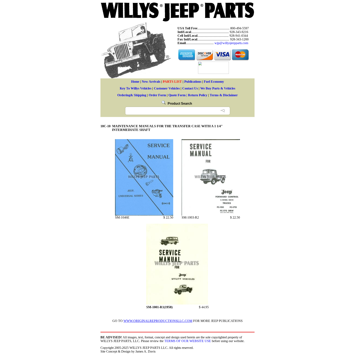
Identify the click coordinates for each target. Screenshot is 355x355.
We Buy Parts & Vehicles (217, 88)
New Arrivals (151, 81)
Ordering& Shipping (131, 95)
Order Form (157, 95)
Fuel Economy (214, 81)
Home (135, 81)
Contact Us (190, 88)
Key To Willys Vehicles (135, 88)
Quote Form (177, 95)
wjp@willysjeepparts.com (231, 43)
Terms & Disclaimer (224, 95)
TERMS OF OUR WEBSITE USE (187, 341)
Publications (192, 81)
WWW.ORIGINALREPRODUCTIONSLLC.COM (157, 321)
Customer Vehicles (167, 88)
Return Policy (197, 95)
